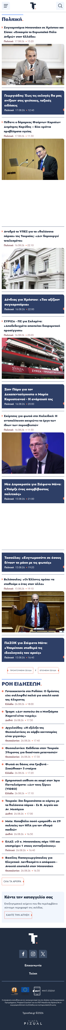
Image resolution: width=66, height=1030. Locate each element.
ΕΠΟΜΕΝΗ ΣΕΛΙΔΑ (48, 670)
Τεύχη (33, 973)
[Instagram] (33, 954)
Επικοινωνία (33, 965)
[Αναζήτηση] (60, 6)
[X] (43, 954)
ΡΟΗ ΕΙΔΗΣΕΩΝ (21, 684)
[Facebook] (23, 954)
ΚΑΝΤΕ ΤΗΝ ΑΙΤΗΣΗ (17, 915)
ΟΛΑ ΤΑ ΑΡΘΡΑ (12, 881)
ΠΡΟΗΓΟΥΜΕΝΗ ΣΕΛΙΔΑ (21, 670)
